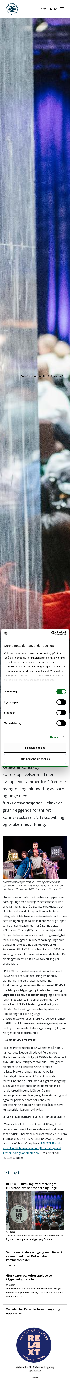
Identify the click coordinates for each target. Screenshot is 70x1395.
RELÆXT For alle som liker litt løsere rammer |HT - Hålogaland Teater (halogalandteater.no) (32, 1148)
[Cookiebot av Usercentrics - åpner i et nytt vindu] (51, 633)
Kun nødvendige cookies (35, 758)
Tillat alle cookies (35, 747)
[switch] (61, 702)
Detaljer (55, 737)
